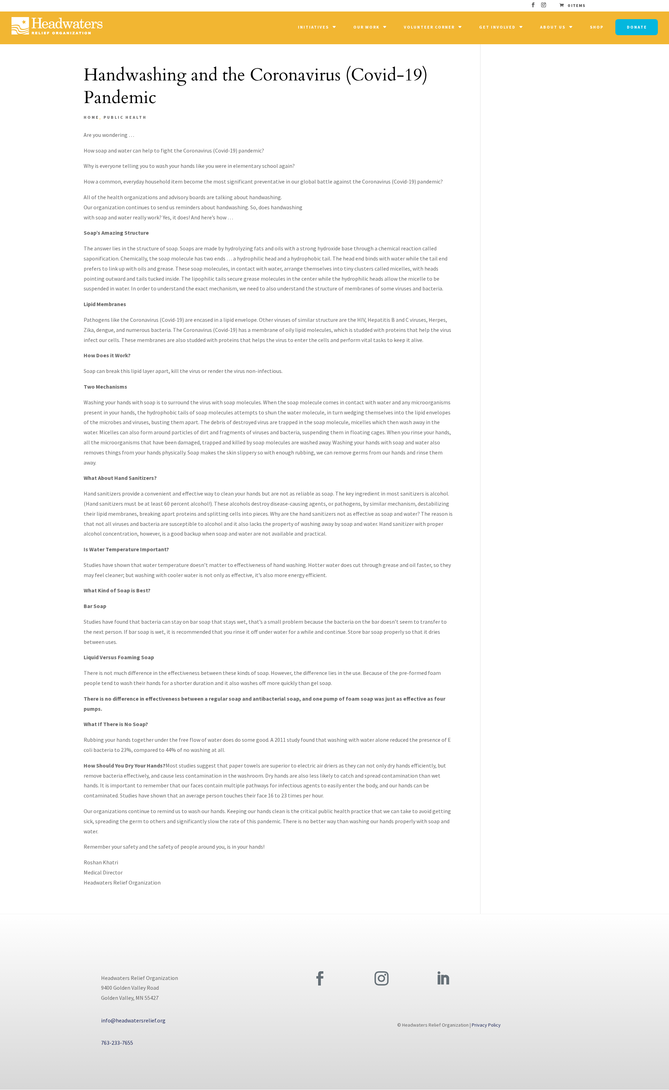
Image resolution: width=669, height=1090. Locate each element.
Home (91, 117)
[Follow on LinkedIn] (443, 978)
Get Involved (497, 27)
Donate (637, 27)
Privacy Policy (486, 1025)
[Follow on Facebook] (320, 978)
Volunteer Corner (429, 27)
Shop (596, 27)
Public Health (125, 117)
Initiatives (313, 27)
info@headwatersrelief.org (133, 1020)
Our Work (366, 27)
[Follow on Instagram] (382, 978)
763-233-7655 (117, 1042)
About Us (553, 27)
